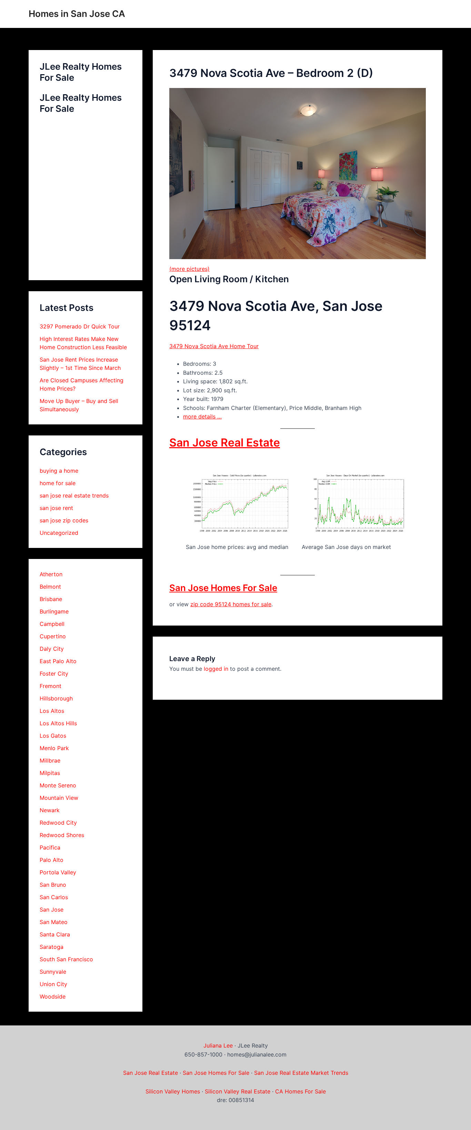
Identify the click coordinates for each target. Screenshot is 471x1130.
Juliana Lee (218, 1045)
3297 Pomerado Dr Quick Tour (80, 326)
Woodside (53, 996)
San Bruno (53, 884)
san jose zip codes (64, 520)
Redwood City (58, 822)
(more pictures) (189, 268)
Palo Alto (51, 859)
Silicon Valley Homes (173, 1091)
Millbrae (50, 760)
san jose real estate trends (74, 495)
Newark (50, 810)
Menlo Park (54, 748)
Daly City (52, 648)
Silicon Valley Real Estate (237, 1091)
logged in (216, 668)
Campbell (52, 623)
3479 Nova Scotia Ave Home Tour (214, 346)
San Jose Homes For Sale (223, 587)
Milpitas (50, 772)
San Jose (51, 909)
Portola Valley (58, 872)
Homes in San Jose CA (77, 13)
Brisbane (51, 599)
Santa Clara (55, 934)
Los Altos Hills (58, 723)
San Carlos (54, 897)
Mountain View (59, 797)
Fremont (50, 685)
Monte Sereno (58, 785)
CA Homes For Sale (300, 1091)
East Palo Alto (58, 661)
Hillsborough (56, 698)
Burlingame (54, 611)
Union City (53, 984)
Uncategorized (59, 532)
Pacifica (50, 847)
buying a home (59, 470)
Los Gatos (53, 735)
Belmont (50, 586)
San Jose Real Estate (224, 442)
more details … (202, 416)
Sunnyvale (53, 971)
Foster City (54, 673)
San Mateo (54, 921)
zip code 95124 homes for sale (230, 604)
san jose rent (56, 507)
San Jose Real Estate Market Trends (301, 1072)
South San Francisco (66, 959)
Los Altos (52, 710)
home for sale (58, 483)
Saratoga (51, 946)
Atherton (51, 574)
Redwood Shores (62, 835)
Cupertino (53, 636)
